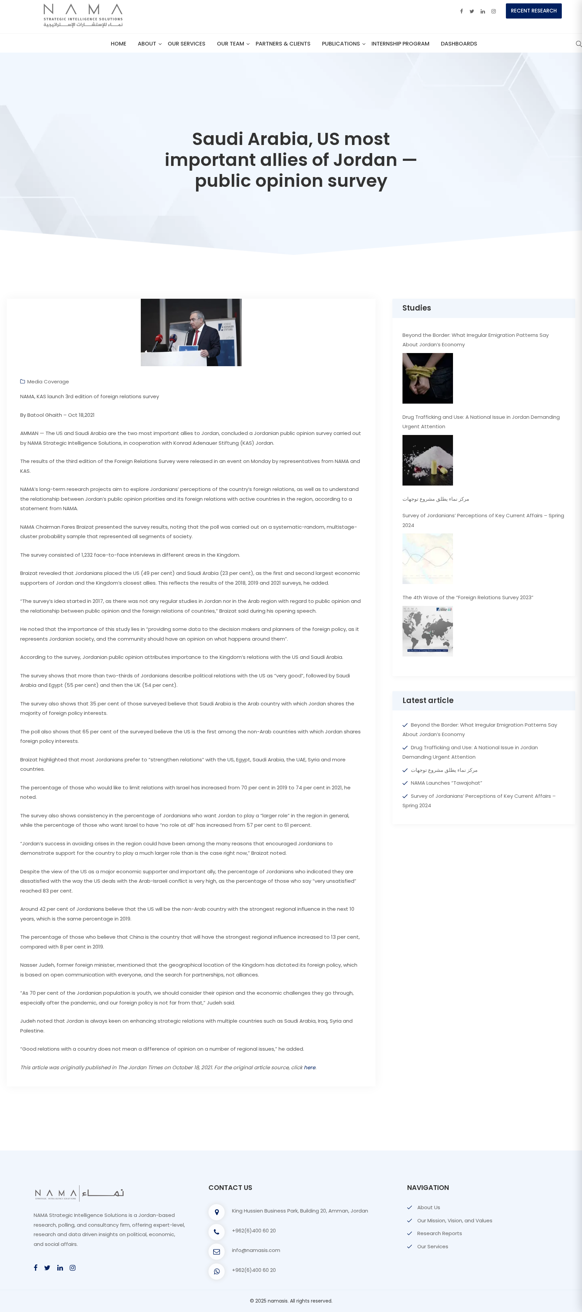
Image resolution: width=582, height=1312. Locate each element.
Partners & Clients (283, 44)
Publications (341, 44)
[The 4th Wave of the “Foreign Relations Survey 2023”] (427, 631)
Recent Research (534, 10)
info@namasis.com (256, 1250)
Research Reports (439, 1233)
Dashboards (459, 44)
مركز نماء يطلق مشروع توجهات (435, 498)
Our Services (186, 44)
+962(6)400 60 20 (254, 1230)
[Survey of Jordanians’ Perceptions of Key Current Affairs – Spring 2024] (427, 558)
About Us (428, 1207)
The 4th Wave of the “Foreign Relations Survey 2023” (468, 597)
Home (118, 44)
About (147, 44)
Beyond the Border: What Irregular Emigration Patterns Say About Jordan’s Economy (475, 339)
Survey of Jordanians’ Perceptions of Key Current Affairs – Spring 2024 (483, 520)
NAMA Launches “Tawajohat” (446, 782)
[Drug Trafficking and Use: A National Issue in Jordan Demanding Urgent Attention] (427, 460)
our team (230, 44)
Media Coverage (48, 381)
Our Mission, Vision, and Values (454, 1220)
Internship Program (400, 44)
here (309, 1067)
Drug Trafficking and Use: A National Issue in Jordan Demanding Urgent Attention (481, 421)
